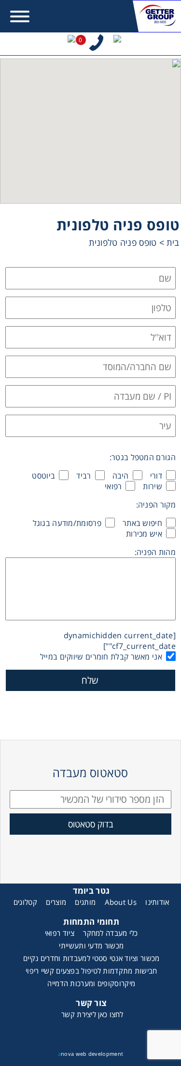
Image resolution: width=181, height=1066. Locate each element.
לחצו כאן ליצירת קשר (92, 1014)
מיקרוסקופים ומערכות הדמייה (91, 983)
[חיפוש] (117, 43)
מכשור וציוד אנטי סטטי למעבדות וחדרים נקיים (91, 958)
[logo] (157, 16)
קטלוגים (25, 902)
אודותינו (157, 902)
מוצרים (56, 902)
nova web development (90, 1053)
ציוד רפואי (59, 933)
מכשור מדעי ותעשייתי (91, 945)
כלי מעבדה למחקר (110, 933)
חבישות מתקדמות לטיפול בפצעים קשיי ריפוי (91, 971)
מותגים (85, 902)
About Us (121, 902)
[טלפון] (96, 43)
